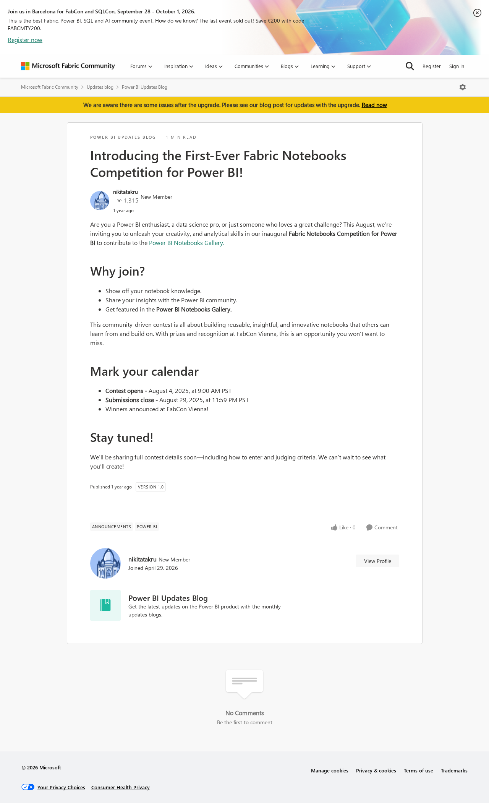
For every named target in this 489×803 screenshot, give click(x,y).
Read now (374, 105)
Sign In (456, 66)
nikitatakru (125, 191)
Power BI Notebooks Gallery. (186, 242)
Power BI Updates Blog (144, 87)
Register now (25, 40)
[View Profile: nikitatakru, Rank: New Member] (99, 200)
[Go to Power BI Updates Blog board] (105, 605)
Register (432, 66)
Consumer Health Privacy (120, 787)
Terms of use (418, 770)
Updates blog (100, 87)
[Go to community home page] (68, 66)
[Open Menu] (462, 87)
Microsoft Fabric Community (49, 87)
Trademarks (454, 770)
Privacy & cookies (376, 770)
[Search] (410, 66)
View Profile (377, 561)
